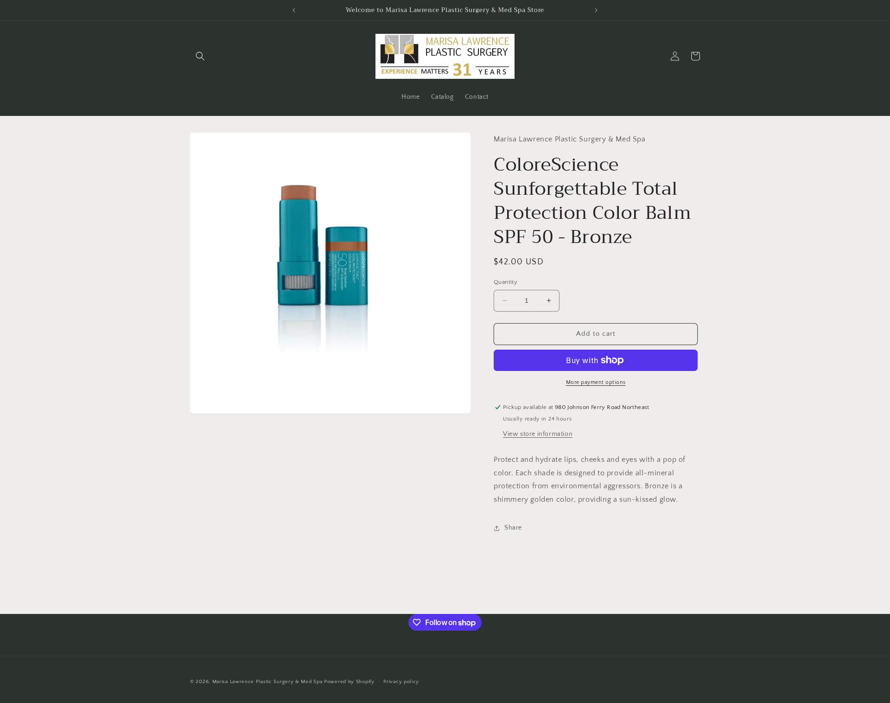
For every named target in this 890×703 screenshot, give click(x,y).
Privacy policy (401, 681)
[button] (200, 56)
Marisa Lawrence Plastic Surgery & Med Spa (267, 681)
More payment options (596, 382)
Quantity (505, 282)
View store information (537, 434)
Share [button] (513, 527)
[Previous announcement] (294, 10)
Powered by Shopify (349, 681)
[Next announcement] (596, 10)
